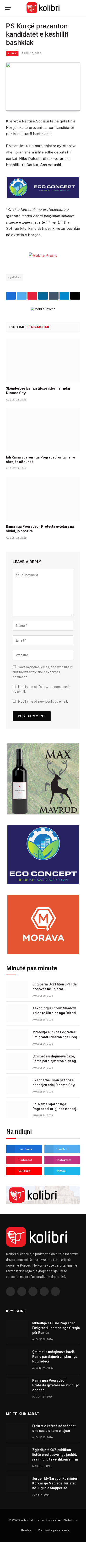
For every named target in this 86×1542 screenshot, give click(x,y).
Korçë (12, 53)
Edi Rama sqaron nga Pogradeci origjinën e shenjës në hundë (56, 1108)
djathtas (14, 277)
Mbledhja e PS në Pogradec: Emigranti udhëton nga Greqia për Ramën (56, 1036)
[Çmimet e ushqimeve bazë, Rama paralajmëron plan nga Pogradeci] (17, 1061)
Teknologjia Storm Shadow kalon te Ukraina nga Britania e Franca (55, 1013)
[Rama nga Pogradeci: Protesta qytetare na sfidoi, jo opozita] (43, 499)
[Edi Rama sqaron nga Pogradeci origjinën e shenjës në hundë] (43, 430)
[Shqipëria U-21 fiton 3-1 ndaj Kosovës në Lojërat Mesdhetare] (17, 989)
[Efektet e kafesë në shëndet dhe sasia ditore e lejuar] (17, 1431)
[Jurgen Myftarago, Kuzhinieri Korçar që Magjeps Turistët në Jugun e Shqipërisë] (17, 1484)
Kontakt (26, 1530)
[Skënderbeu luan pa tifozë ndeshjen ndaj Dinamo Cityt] (43, 360)
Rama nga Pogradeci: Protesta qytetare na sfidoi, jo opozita (55, 1385)
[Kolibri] (43, 7)
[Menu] (8, 7)
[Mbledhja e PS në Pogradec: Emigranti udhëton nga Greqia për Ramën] (17, 1037)
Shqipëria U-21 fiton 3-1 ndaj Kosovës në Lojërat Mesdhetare (55, 989)
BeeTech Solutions (64, 1520)
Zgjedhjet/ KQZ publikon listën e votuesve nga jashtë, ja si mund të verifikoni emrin (55, 1454)
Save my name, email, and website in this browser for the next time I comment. (43, 672)
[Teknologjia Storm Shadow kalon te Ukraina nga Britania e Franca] (17, 1013)
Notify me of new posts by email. (43, 701)
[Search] (79, 7)
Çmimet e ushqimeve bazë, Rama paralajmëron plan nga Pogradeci (55, 1061)
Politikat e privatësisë (54, 1530)
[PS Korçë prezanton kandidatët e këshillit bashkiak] (43, 87)
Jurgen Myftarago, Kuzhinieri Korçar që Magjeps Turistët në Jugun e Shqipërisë (55, 1483)
